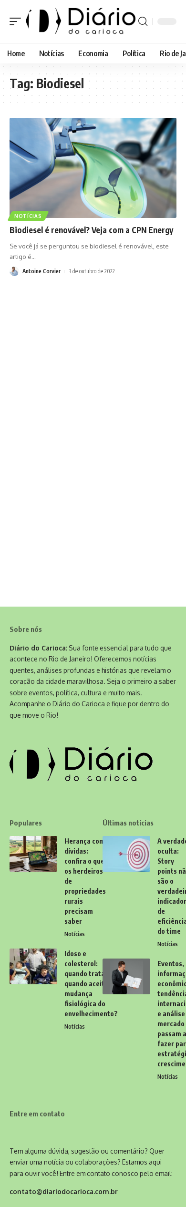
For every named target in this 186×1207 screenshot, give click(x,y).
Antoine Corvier (41, 271)
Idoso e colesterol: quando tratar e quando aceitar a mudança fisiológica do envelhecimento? (91, 983)
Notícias (28, 216)
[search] (143, 21)
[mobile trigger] (18, 21)
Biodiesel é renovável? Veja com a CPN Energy (91, 230)
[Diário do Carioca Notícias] (81, 21)
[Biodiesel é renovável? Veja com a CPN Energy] (93, 168)
